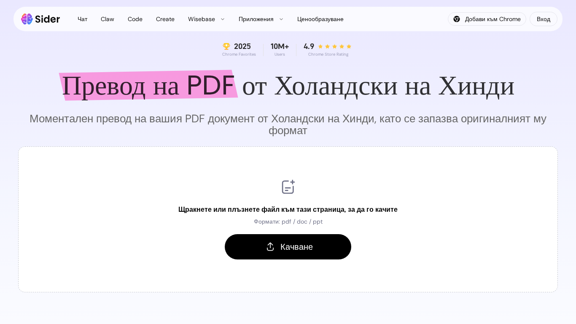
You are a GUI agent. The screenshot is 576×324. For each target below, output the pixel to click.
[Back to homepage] (41, 19)
